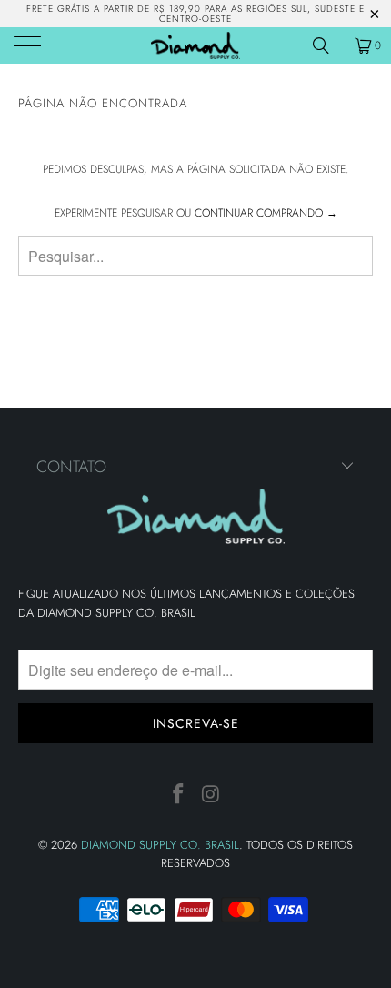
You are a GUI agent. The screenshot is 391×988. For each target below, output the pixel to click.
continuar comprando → (266, 213)
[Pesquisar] (327, 45)
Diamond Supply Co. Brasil (160, 844)
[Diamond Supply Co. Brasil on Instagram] (211, 794)
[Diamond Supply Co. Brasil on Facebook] (178, 794)
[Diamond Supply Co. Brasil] (196, 45)
